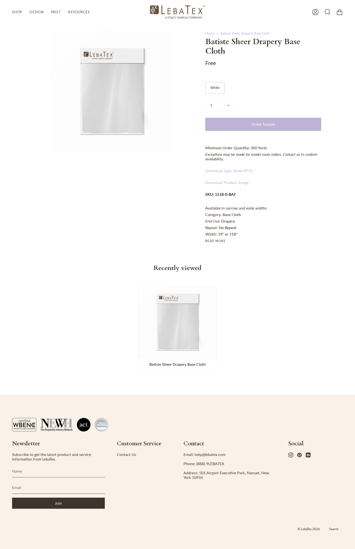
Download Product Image (226, 182)
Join (58, 503)
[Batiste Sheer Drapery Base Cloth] (177, 321)
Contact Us (126, 454)
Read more (215, 241)
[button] (17, 12)
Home (209, 33)
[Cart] (340, 12)
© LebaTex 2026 (309, 529)
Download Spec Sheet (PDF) (229, 170)
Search (333, 529)
